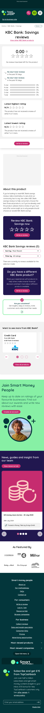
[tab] (17, 357)
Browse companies (22, 614)
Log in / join (22, 608)
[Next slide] (37, 356)
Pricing (22, 634)
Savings (18, 26)
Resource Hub (22, 611)
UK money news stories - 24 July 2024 (18, 515)
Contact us (22, 595)
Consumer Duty (22, 631)
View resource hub (11, 466)
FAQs (22, 591)
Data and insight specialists (22, 627)
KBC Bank (11, 26)
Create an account (11, 412)
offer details (22, 692)
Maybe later (36, 707)
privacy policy (19, 695)
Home (4, 26)
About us (22, 585)
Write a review (22, 143)
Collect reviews (22, 624)
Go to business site (9, 19)
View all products (22, 365)
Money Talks (19, 525)
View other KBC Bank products (22, 40)
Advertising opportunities (22, 638)
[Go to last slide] (6, 356)
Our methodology (22, 588)
